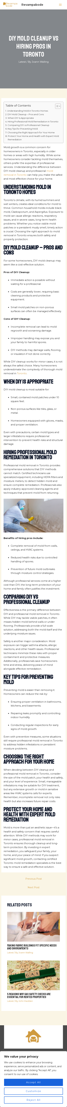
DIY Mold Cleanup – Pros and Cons (25, 114)
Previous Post (33, 878)
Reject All (33, 1100)
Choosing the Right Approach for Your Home (31, 132)
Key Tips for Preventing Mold (23, 128)
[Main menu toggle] (60, 4)
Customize (33, 1091)
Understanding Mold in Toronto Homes (27, 110)
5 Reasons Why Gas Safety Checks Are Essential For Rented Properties (29, 995)
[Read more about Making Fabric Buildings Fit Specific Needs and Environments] (33, 926)
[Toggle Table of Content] (56, 106)
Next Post (34, 887)
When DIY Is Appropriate (21, 118)
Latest (22, 61)
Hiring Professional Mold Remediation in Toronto (33, 121)
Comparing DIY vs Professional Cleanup (28, 125)
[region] (33, 1079)
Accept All (33, 1082)
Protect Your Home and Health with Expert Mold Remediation (33, 138)
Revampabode (32, 4)
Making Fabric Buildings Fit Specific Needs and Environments (32, 947)
